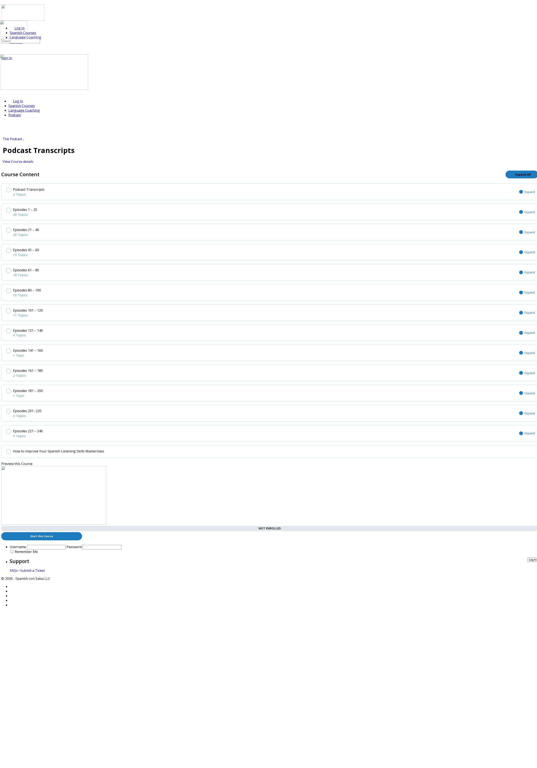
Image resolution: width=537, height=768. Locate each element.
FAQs (14, 570)
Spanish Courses (21, 105)
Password (74, 547)
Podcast (14, 115)
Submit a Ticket (32, 570)
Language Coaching (24, 110)
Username (18, 547)
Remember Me (26, 551)
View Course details (18, 161)
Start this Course (41, 536)
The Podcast (13, 139)
